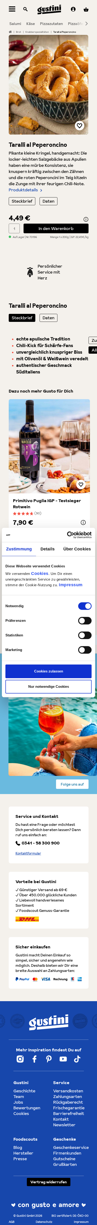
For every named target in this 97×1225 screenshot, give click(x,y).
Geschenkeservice (71, 1147)
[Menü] (12, 9)
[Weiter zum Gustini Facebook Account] (34, 1059)
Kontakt (61, 1119)
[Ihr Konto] (73, 9)
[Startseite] (10, 32)
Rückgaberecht (68, 1102)
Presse (20, 1159)
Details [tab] (47, 549)
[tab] (22, 318)
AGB (11, 1222)
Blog (17, 1147)
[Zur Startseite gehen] (49, 9)
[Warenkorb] (86, 9)
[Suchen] (25, 9)
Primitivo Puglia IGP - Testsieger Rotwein (47, 504)
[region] (48, 85)
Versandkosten (68, 1091)
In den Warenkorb (56, 228)
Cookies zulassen (48, 671)
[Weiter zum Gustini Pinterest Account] (49, 1059)
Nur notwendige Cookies (48, 686)
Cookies (39, 573)
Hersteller (23, 1153)
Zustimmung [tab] (19, 549)
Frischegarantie (69, 1108)
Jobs (18, 1102)
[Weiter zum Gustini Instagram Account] (20, 1059)
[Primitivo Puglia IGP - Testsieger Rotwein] (49, 446)
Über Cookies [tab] (77, 549)
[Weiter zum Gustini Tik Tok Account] (77, 1059)
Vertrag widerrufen (48, 1181)
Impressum (71, 584)
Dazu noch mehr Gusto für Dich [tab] (41, 391)
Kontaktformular (28, 853)
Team (18, 1096)
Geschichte (24, 1091)
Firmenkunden (67, 1153)
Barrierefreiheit (68, 1113)
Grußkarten (65, 1164)
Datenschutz (44, 1222)
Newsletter (64, 1125)
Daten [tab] (48, 318)
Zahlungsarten (67, 1096)
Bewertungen (26, 1108)
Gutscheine (64, 1159)
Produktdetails (23, 190)
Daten (48, 201)
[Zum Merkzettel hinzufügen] (79, 125)
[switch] (85, 620)
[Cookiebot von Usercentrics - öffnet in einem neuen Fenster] (71, 535)
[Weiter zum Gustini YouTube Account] (63, 1059)
